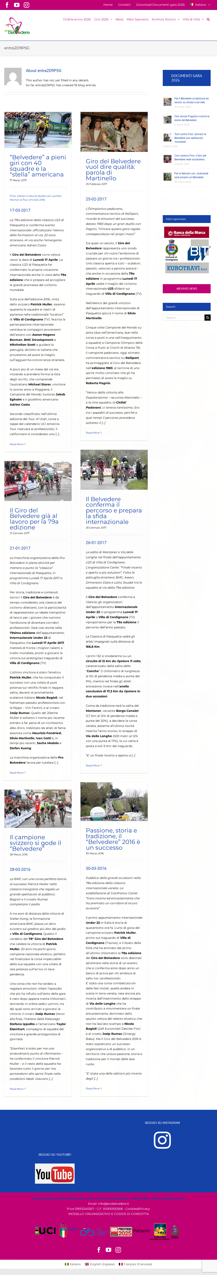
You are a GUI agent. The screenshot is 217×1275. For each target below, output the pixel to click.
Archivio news (186, 289)
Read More (17, 444)
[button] (208, 19)
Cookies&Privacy (137, 1209)
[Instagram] (162, 1140)
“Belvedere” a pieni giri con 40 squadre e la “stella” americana (38, 166)
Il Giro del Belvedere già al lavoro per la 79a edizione (34, 519)
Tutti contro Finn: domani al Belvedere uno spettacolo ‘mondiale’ (190, 138)
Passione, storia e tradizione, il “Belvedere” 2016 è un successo (113, 839)
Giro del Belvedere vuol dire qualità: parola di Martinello (113, 170)
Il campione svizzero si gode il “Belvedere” (35, 843)
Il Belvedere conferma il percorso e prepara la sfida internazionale (114, 510)
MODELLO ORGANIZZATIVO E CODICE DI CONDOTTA (108, 1214)
